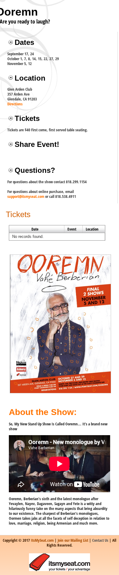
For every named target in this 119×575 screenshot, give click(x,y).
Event (71, 229)
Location (92, 229)
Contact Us (100, 540)
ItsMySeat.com (42, 540)
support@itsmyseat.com (25, 196)
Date (34, 229)
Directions (15, 104)
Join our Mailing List (73, 540)
